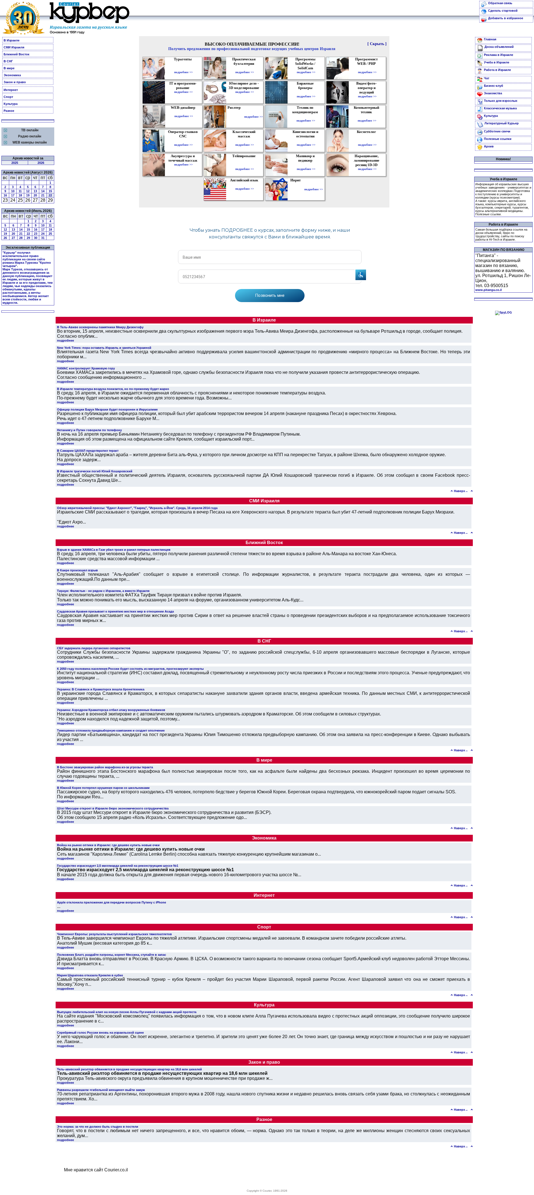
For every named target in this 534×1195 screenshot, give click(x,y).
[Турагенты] (183, 68)
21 (42, 195)
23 (35, 233)
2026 (41, 162)
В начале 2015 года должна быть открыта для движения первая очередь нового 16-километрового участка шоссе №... (179, 872)
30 (35, 238)
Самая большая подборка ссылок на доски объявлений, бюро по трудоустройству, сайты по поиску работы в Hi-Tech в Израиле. (501, 234)
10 (12, 191)
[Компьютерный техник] (367, 116)
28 (21, 238)
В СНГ (8, 61)
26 (5, 238)
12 (27, 191)
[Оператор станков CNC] (183, 140)
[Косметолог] (367, 140)
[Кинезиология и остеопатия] (306, 140)
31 (42, 238)
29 (28, 238)
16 (5, 195)
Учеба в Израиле (496, 62)
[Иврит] (296, 189)
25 (50, 233)
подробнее (65, 340)
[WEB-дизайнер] (183, 112)
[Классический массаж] (244, 140)
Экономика (12, 75)
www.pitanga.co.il (488, 290)
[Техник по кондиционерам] (305, 116)
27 (13, 238)
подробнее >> (183, 72)
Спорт (8, 96)
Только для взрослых (500, 100)
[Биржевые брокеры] (306, 92)
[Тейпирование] (244, 165)
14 (42, 191)
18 (20, 195)
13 (35, 191)
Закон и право (15, 82)
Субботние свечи (497, 131)
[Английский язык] (245, 184)
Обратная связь (500, 3)
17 (12, 195)
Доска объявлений (499, 46)
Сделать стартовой (503, 10)
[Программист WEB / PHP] (367, 68)
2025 (14, 162)
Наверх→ (461, 491)
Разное (9, 110)
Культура (11, 103)
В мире (9, 68)
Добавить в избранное (505, 18)
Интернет (11, 90)
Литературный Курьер (501, 123)
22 (50, 195)
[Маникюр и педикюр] (306, 165)
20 (35, 195)
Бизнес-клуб (493, 85)
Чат (486, 78)
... (58, 906)
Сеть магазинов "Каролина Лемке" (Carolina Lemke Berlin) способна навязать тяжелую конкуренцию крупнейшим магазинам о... (189, 851)
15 (50, 191)
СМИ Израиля (14, 47)
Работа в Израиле (497, 69)
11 (20, 191)
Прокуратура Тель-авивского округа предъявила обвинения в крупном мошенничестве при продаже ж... (165, 1076)
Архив (489, 146)
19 (27, 195)
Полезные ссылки (497, 138)
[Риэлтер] (235, 116)
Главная (490, 39)
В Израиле (11, 40)
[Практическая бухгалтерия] (244, 68)
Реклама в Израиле (498, 54)
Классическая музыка (500, 108)
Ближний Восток (16, 54)
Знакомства (493, 93)
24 (42, 233)
